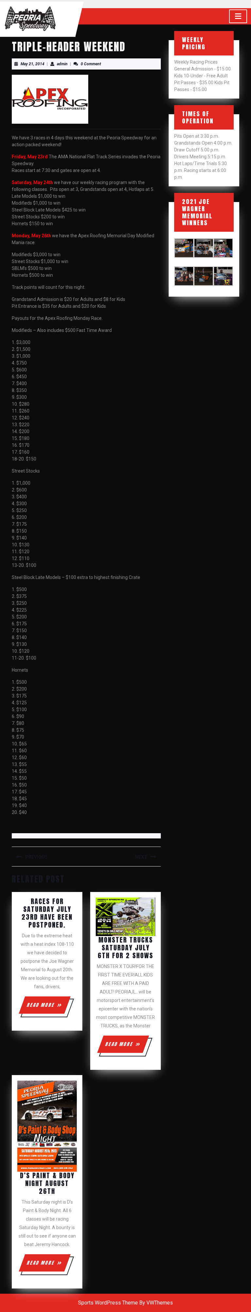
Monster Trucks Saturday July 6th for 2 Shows (125, 948)
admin (62, 64)
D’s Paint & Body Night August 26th (47, 1183)
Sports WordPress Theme (108, 1303)
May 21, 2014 (32, 64)
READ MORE (48, 1007)
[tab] (238, 16)
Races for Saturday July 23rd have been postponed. (47, 913)
